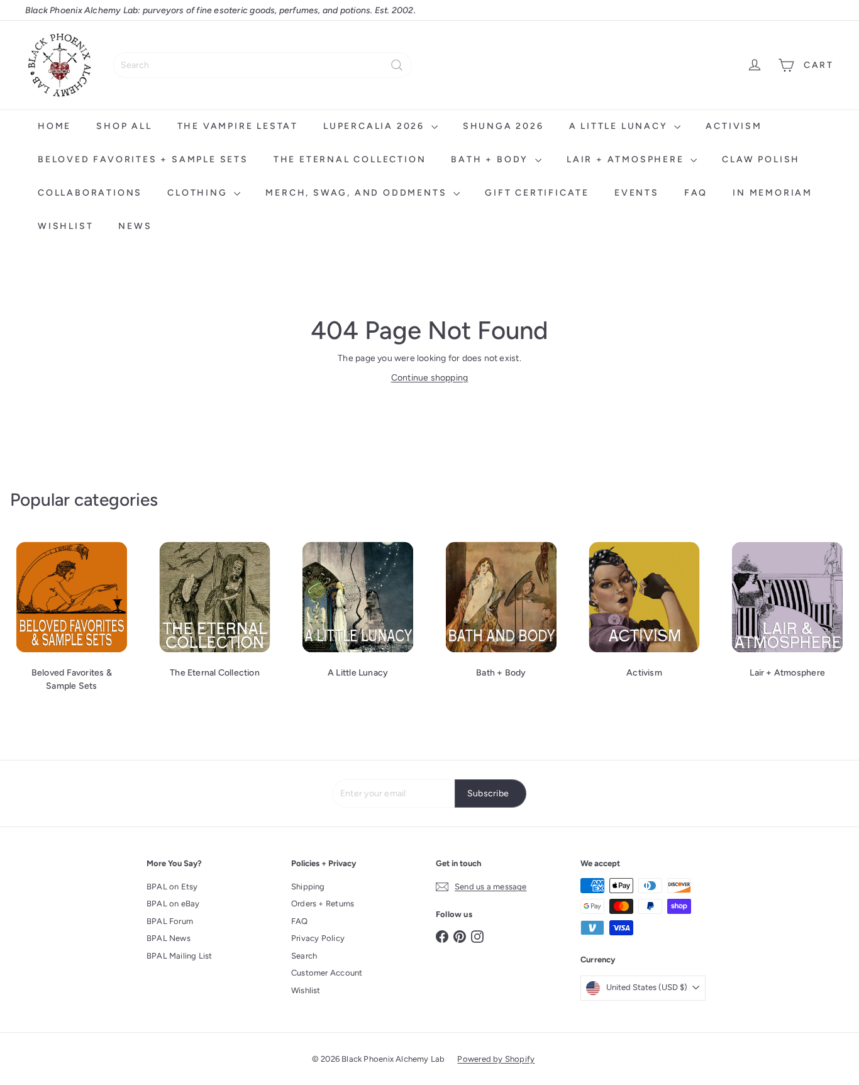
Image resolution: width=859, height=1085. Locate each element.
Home (54, 126)
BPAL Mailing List (180, 955)
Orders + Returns (322, 903)
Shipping (308, 886)
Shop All (124, 126)
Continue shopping (429, 377)
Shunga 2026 (503, 126)
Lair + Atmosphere (627, 159)
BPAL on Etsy (172, 886)
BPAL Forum (170, 921)
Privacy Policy (318, 938)
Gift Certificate (537, 192)
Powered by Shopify (496, 1059)
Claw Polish (761, 159)
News (135, 226)
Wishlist (65, 226)
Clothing (199, 192)
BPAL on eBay (173, 903)
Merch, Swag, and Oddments (357, 192)
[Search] (397, 65)
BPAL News (169, 938)
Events (636, 192)
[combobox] (262, 65)
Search (304, 955)
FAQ (695, 192)
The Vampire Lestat (237, 126)
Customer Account (326, 972)
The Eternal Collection (350, 159)
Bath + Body (491, 159)
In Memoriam (772, 192)
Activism (734, 126)
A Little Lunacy (620, 126)
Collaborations (90, 192)
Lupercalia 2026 (375, 126)
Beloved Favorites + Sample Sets (143, 159)
